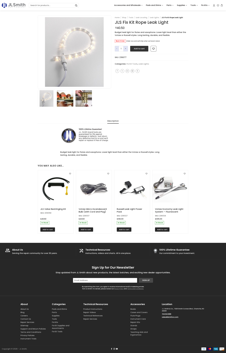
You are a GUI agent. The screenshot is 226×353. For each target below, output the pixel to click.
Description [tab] (113, 121)
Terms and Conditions (135, 289)
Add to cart (139, 48)
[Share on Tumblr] (137, 71)
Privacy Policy (119, 289)
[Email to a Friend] (127, 71)
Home (117, 17)
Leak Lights (154, 17)
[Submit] (76, 5)
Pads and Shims (153, 5)
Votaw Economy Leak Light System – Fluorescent (169, 210)
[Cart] (222, 5)
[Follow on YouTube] (117, 349)
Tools (193, 5)
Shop (124, 17)
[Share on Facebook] (117, 71)
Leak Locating (141, 17)
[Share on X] (122, 71)
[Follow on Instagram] (114, 349)
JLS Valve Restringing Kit (53, 209)
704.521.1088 (166, 314)
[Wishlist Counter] (218, 5)
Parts (169, 5)
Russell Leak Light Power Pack (129, 210)
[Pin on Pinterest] (132, 71)
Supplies (181, 5)
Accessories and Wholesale (127, 5)
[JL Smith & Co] (13, 5)
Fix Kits (204, 5)
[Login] (214, 5)
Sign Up (146, 280)
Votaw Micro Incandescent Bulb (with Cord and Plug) (93, 210)
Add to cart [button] (48, 229)
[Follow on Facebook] (112, 349)
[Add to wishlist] (153, 49)
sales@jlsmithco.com (170, 317)
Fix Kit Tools (132, 64)
